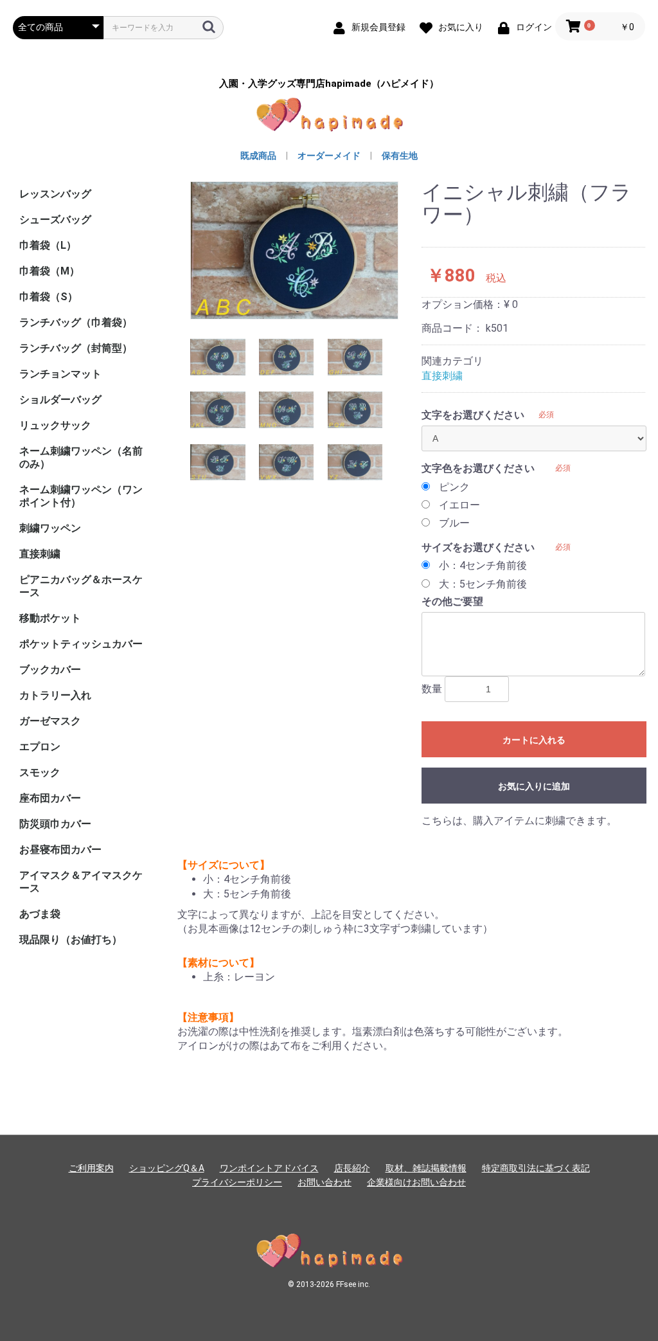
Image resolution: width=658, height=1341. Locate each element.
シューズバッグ (55, 219)
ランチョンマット (60, 374)
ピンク (454, 487)
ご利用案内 (91, 1168)
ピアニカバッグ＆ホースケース (81, 585)
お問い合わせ (324, 1182)
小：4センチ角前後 (483, 565)
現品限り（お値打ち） (70, 939)
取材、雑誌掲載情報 (426, 1168)
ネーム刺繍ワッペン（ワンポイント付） (81, 496)
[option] (294, 250)
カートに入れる (533, 740)
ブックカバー (50, 669)
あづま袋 (39, 914)
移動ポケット (50, 618)
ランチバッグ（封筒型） (75, 348)
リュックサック (55, 425)
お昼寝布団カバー (60, 849)
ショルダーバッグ (60, 399)
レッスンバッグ (55, 194)
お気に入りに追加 (534, 786)
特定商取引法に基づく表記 (536, 1168)
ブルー (454, 523)
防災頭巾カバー (55, 824)
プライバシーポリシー (237, 1182)
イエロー (459, 505)
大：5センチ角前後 (483, 584)
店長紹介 (352, 1168)
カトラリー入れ (55, 695)
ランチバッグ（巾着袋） (75, 322)
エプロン (39, 747)
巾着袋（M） (49, 271)
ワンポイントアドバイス (269, 1168)
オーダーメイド (329, 155)
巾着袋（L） (47, 245)
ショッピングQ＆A (166, 1168)
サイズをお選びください (478, 547)
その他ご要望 (452, 601)
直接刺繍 (39, 554)
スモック (39, 772)
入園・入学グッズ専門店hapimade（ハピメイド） (329, 83)
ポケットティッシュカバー (81, 644)
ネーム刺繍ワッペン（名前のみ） (81, 457)
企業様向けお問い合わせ (416, 1182)
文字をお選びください (473, 415)
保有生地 (400, 155)
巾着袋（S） (48, 297)
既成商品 (258, 155)
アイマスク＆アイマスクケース (81, 881)
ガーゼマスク (50, 721)
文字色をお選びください (478, 468)
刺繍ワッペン (50, 528)
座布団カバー (50, 798)
